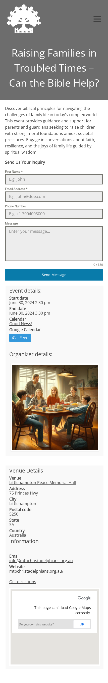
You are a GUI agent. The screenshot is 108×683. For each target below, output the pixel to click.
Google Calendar (25, 329)
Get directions (22, 581)
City (12, 499)
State (14, 520)
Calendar (17, 319)
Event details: (25, 291)
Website (17, 566)
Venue (15, 478)
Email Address (16, 189)
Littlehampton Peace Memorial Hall (42, 482)
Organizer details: (30, 354)
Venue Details (26, 471)
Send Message (54, 274)
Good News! (20, 323)
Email (14, 556)
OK (82, 624)
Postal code (20, 509)
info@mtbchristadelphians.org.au (41, 560)
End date (17, 308)
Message (11, 223)
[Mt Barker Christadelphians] (42, 19)
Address (17, 488)
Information (24, 541)
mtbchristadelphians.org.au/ (36, 571)
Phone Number (15, 206)
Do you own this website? (36, 624)
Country (17, 530)
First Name (14, 171)
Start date (18, 298)
